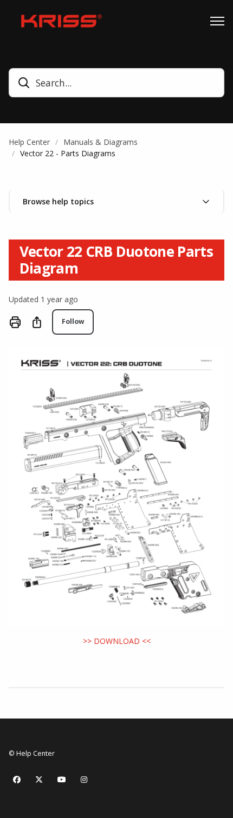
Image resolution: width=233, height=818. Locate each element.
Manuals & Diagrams (100, 142)
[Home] (58, 21)
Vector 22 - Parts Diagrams (67, 153)
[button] (116, 201)
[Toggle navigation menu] (217, 21)
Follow (73, 321)
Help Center (29, 142)
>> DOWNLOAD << (117, 641)
